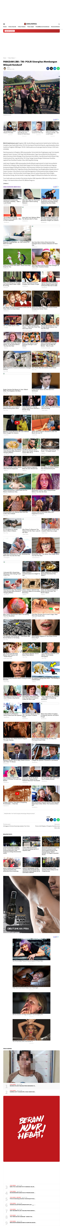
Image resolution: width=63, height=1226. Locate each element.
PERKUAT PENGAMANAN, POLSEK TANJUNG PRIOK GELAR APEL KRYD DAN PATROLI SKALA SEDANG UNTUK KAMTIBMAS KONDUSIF (31, 1118)
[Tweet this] (51, 68)
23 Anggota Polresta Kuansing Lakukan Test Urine (16, 1073)
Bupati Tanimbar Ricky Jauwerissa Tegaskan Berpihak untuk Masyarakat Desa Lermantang (12, 1118)
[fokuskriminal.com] (31, 24)
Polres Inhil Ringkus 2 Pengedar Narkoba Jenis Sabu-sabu (47, 1074)
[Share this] (47, 68)
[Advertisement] (31, 11)
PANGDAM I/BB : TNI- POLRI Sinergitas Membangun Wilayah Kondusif (19, 1061)
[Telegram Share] (54, 68)
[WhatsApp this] (58, 68)
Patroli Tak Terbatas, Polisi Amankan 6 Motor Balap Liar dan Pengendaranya (50, 1118)
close (33, 1205)
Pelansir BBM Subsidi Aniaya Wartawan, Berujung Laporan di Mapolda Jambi (31, 1097)
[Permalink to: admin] (4, 68)
